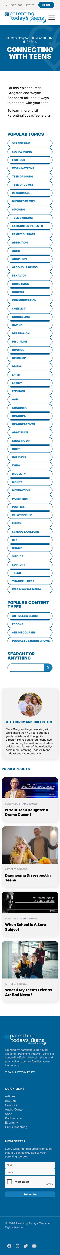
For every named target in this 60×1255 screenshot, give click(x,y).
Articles (10, 1096)
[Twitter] (26, 1246)
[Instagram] (17, 1246)
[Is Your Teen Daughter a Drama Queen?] (30, 787)
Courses (11, 1105)
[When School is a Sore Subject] (30, 902)
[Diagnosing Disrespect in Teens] (30, 845)
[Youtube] (34, 1246)
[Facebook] (9, 1246)
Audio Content (15, 1109)
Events (10, 1122)
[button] (51, 17)
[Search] (48, 667)
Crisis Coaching (16, 1127)
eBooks (10, 1100)
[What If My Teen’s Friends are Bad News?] (30, 959)
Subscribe (30, 1194)
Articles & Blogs (16, 869)
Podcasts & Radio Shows (21, 803)
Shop (8, 1114)
